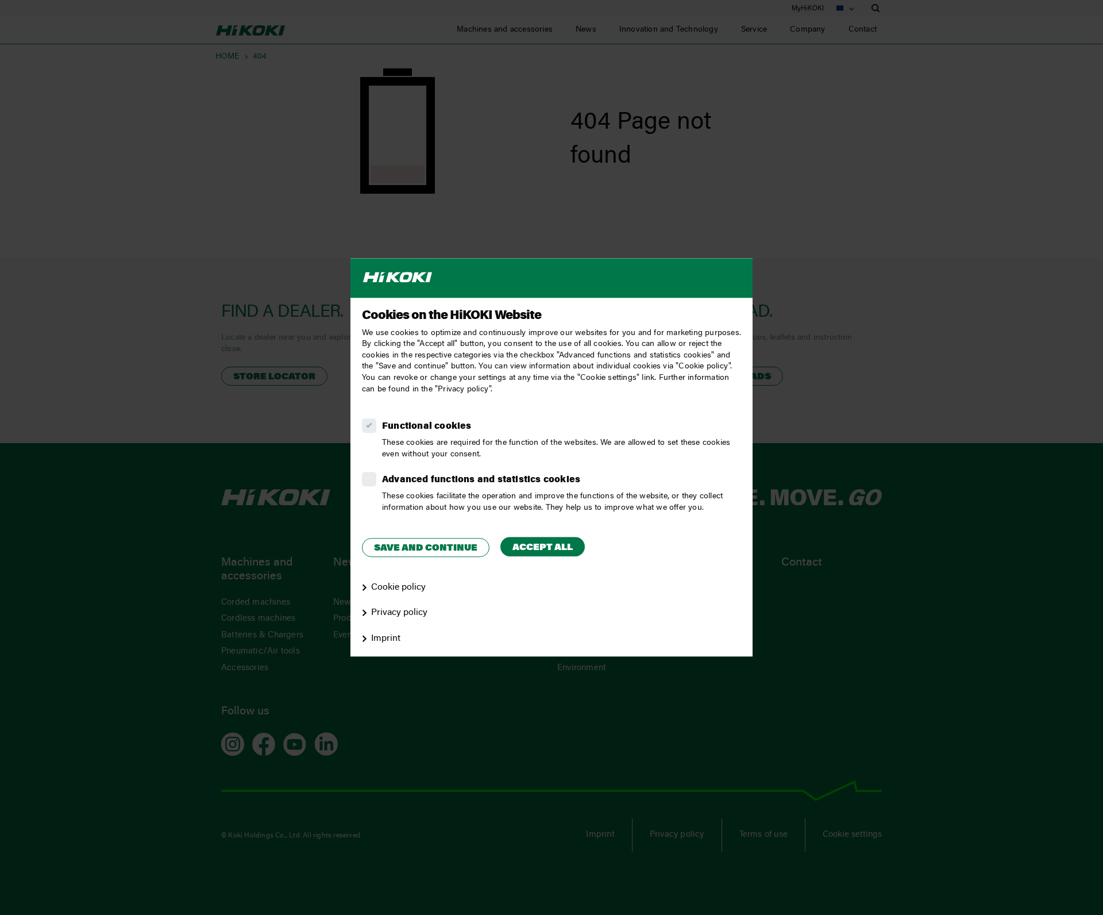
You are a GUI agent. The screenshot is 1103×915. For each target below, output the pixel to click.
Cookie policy (398, 587)
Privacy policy (399, 613)
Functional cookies (427, 426)
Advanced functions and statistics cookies (481, 480)
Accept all (542, 547)
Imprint (385, 638)
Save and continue (425, 548)
